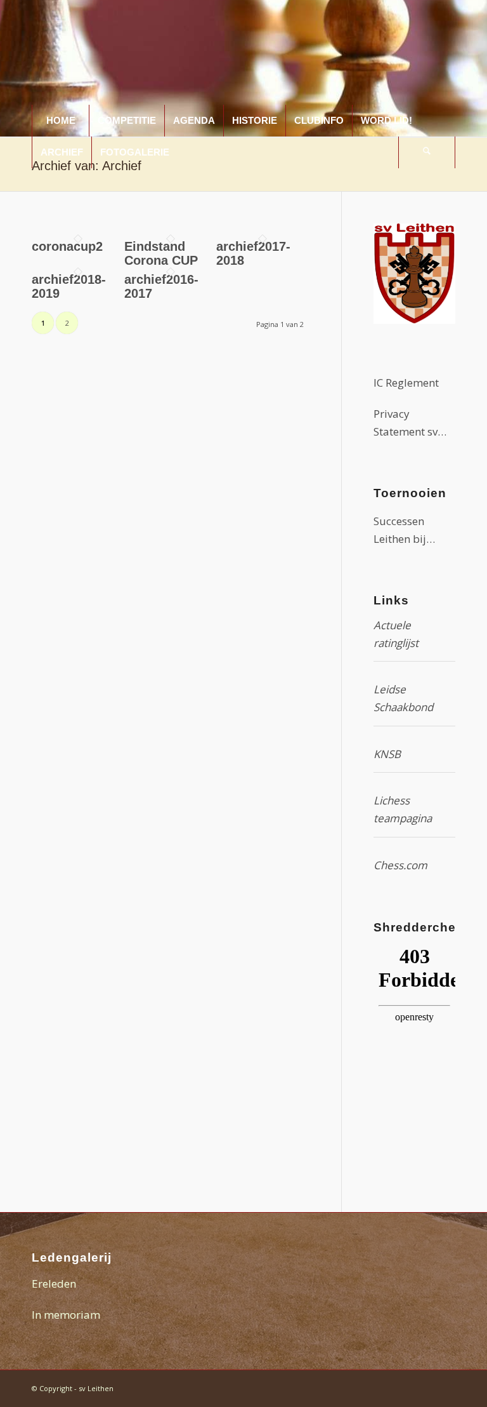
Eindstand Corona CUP (161, 253)
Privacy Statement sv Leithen (405, 423)
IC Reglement (406, 382)
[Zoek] (426, 152)
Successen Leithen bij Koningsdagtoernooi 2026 (414, 531)
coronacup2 (67, 246)
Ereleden (54, 1283)
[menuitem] (60, 121)
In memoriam (66, 1314)
